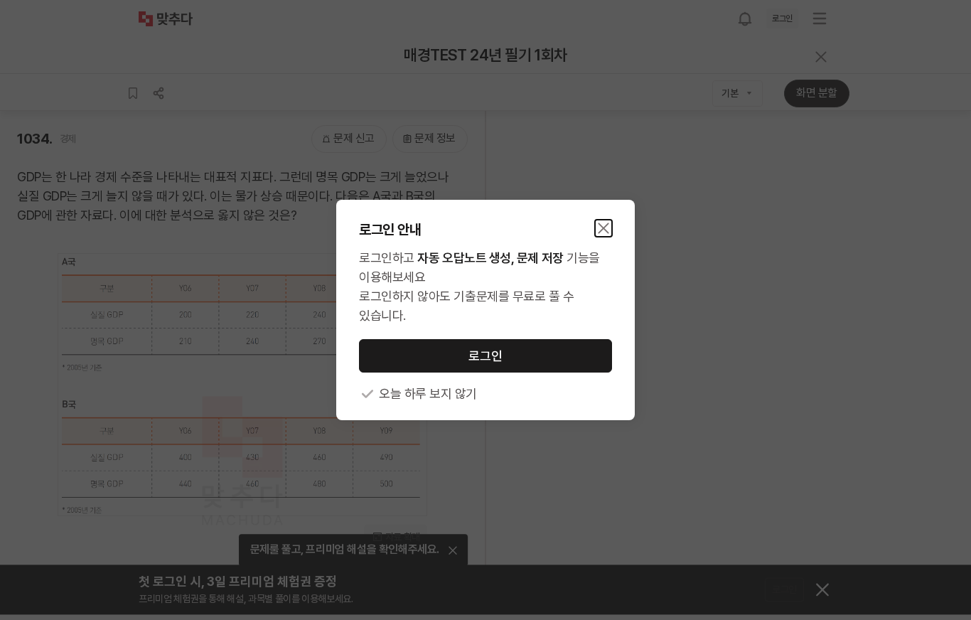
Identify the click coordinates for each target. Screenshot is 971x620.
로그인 (485, 355)
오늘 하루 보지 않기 (428, 393)
